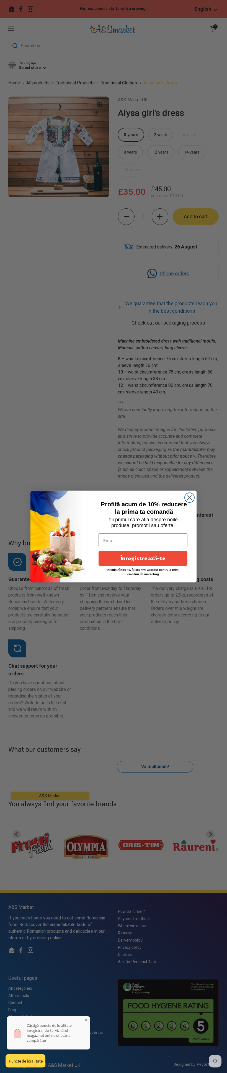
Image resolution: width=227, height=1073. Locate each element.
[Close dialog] (189, 497)
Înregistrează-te (143, 558)
